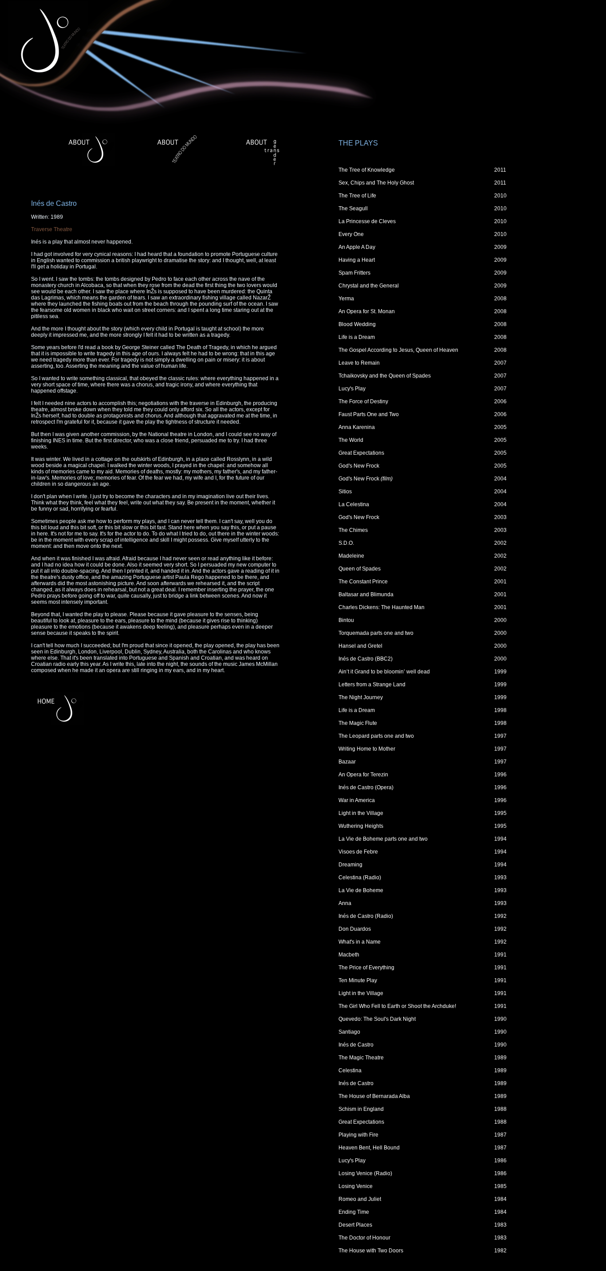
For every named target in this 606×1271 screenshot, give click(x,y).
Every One (351, 234)
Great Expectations (361, 453)
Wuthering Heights (360, 826)
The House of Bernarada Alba (374, 1096)
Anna (344, 903)
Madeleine (351, 556)
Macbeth (348, 955)
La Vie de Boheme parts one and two (383, 839)
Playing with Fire (358, 1135)
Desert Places (355, 1225)
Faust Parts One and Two (368, 414)
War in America (356, 800)
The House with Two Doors (370, 1250)
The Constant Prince (363, 581)
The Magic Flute (357, 723)
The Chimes (353, 530)
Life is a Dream (356, 337)
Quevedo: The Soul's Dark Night (377, 1019)
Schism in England (361, 1109)
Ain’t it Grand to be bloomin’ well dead (384, 672)
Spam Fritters (354, 273)
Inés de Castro (356, 1045)
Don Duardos (354, 929)
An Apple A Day (356, 247)
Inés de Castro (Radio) (365, 916)
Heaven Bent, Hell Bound (369, 1148)
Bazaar (347, 762)
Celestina (350, 1070)
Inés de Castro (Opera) (366, 787)
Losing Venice (355, 1186)
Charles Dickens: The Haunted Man (381, 607)
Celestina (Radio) (359, 877)
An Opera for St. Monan (366, 311)
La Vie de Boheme (360, 890)
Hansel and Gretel (360, 646)
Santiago (349, 1032)
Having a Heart (356, 260)
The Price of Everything (366, 967)
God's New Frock (358, 466)
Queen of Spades (359, 569)
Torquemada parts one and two (375, 633)
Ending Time (353, 1212)
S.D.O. (346, 543)
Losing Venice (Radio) (365, 1173)
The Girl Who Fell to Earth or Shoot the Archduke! (397, 1006)
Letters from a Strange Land (371, 684)
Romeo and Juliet (359, 1199)
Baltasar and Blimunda (366, 594)
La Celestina (353, 504)
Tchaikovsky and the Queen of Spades (384, 376)
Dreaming (350, 865)
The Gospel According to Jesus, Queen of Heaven (398, 350)
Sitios (345, 491)
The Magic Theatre (361, 1058)
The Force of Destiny (363, 401)
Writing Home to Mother (366, 749)
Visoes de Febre (358, 852)
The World (350, 440)
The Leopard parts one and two (376, 736)
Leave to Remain (359, 363)
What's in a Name (359, 942)
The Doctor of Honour (364, 1238)
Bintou (346, 620)
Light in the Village (360, 813)
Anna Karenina (356, 427)
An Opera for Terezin (363, 774)
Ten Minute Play (357, 980)
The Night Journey (360, 697)
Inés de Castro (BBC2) (365, 659)
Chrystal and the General (368, 286)
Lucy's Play (352, 389)
